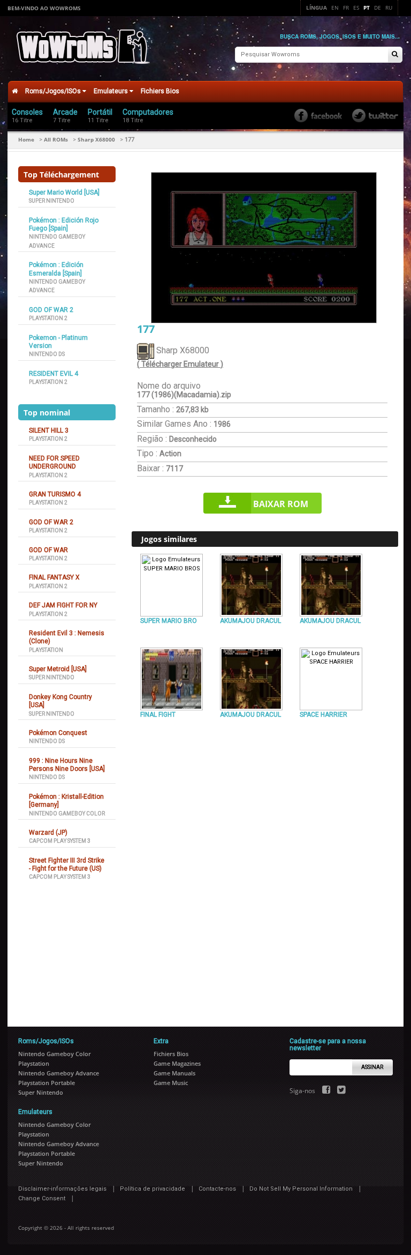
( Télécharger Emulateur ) (180, 364)
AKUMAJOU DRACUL (250, 621)
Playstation (46, 650)
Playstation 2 (48, 318)
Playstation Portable (46, 1083)
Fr (346, 7)
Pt (366, 7)
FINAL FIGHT (158, 714)
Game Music (171, 1083)
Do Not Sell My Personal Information (301, 1188)
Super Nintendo (51, 201)
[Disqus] (265, 868)
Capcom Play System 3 (59, 841)
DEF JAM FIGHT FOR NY (63, 605)
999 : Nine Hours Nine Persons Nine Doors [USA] (67, 765)
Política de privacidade (152, 1188)
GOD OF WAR (48, 550)
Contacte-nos (217, 1188)
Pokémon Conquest (58, 733)
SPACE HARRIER (323, 714)
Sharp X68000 (96, 139)
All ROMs (56, 139)
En (335, 7)
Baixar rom (280, 504)
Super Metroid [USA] (58, 669)
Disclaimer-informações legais (62, 1188)
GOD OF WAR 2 (51, 310)
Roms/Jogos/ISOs (53, 91)
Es (356, 7)
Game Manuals (174, 1073)
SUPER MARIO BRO (168, 621)
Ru (388, 7)
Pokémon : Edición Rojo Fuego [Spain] (63, 224)
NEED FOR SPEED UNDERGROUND (54, 462)
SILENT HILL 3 (48, 430)
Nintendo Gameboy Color (67, 813)
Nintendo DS (47, 354)
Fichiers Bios (160, 91)
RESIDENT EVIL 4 (53, 373)
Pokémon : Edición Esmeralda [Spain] (56, 269)
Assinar (372, 1067)
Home (26, 139)
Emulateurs (112, 91)
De (377, 7)
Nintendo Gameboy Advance (58, 1073)
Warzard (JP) (48, 832)
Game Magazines (177, 1063)
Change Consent (41, 1198)
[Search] (395, 55)
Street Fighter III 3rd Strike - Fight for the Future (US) (66, 864)
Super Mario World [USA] (64, 192)
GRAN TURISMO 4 (55, 494)
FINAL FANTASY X (54, 577)
